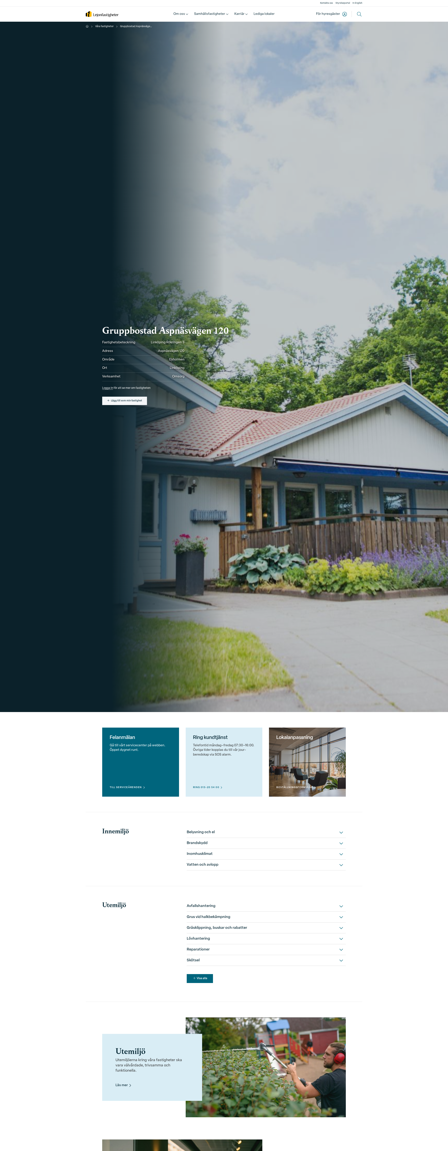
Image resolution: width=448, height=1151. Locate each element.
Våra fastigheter (104, 26)
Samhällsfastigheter (209, 14)
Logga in (107, 388)
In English (357, 3)
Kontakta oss (326, 3)
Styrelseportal (342, 3)
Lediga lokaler (264, 14)
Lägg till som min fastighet (126, 400)
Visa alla (201, 978)
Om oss (179, 14)
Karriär (239, 14)
